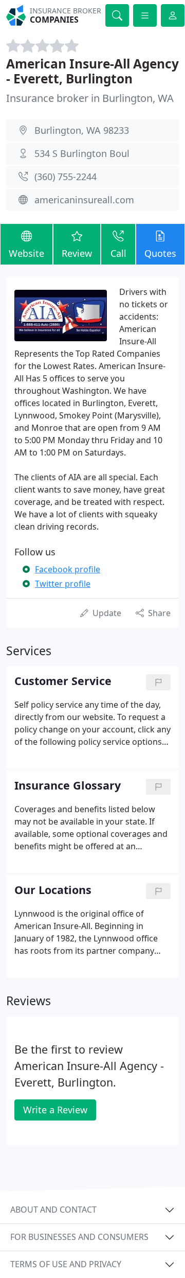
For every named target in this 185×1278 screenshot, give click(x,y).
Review (77, 253)
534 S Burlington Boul (82, 153)
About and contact (53, 1209)
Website (26, 253)
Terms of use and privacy (65, 1264)
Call (118, 253)
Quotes (160, 253)
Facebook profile (67, 569)
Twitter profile (62, 583)
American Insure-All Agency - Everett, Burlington (92, 71)
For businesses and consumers (79, 1236)
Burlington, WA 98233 (81, 130)
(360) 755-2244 (65, 176)
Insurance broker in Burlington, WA (90, 98)
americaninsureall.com (84, 200)
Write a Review (55, 1110)
